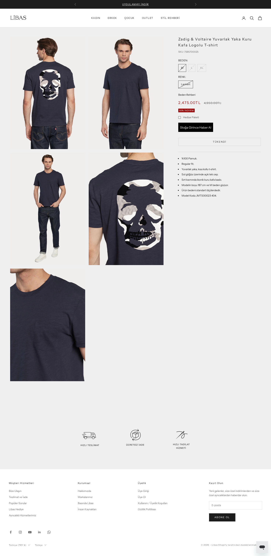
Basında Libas (85, 503)
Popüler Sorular (18, 503)
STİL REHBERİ (170, 18)
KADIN (95, 18)
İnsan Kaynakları (87, 509)
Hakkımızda (84, 491)
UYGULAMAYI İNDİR (135, 4)
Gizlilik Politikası (147, 509)
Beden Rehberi (186, 94)
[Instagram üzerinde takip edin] (20, 532)
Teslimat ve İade (18, 497)
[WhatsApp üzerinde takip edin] (49, 532)
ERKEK (112, 18)
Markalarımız (85, 497)
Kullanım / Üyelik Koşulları (152, 503)
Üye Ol (142, 497)
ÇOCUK (129, 18)
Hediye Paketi (191, 117)
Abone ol (222, 517)
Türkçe (39, 545)
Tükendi (219, 141)
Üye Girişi (143, 491)
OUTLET (147, 18)
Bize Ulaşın (15, 491)
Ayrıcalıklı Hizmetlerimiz (22, 515)
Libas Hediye (16, 509)
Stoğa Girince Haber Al (195, 127)
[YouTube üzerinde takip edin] (30, 532)
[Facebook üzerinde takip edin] (11, 532)
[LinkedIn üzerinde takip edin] (39, 532)
